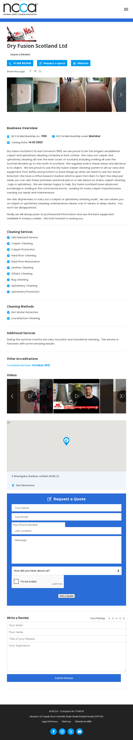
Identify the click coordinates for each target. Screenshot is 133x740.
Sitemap (66, 721)
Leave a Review (20, 54)
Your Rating (97, 618)
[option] (20, 94)
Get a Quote (66, 595)
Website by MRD (83, 721)
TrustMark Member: (28, 365)
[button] (66, 441)
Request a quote (54, 63)
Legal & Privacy (50, 721)
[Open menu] (126, 9)
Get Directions (24, 485)
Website (82, 63)
